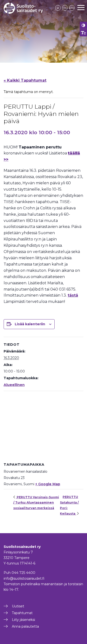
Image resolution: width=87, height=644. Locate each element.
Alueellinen (14, 385)
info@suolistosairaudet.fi (24, 578)
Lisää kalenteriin (30, 324)
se (58, 7)
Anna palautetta (25, 626)
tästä (73, 295)
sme (71, 7)
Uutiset (18, 606)
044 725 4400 (23, 573)
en (64, 7)
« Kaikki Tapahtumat (25, 80)
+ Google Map (47, 484)
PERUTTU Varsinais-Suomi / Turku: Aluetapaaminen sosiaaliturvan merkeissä (36, 502)
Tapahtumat (22, 613)
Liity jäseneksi (23, 619)
